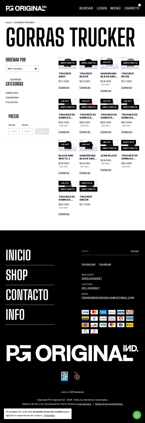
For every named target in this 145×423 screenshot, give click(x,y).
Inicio (9, 22)
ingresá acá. (84, 404)
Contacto (27, 295)
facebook (105, 264)
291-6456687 (91, 288)
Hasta (25, 125)
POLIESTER (12, 102)
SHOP (17, 275)
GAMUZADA (12, 93)
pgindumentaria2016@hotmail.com (108, 297)
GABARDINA (12, 97)
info (15, 315)
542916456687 (92, 278)
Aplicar (42, 131)
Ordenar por (16, 59)
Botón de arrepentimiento (109, 404)
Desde (11, 125)
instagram (89, 264)
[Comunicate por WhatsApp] (137, 415)
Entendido (49, 415)
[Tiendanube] (72, 392)
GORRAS (15, 79)
